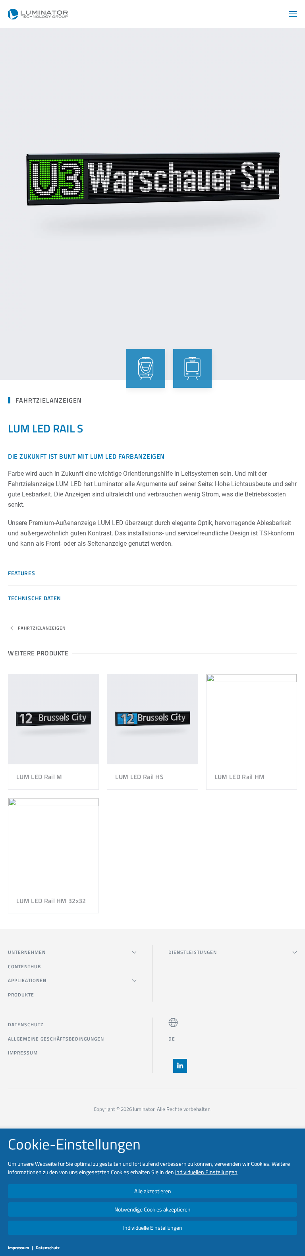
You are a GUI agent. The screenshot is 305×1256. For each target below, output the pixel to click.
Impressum (23, 1052)
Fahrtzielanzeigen (48, 400)
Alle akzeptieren (152, 1191)
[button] (293, 14)
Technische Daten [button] (34, 598)
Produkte (21, 994)
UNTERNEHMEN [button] (27, 952)
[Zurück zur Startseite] (38, 14)
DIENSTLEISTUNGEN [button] (192, 952)
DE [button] (171, 1039)
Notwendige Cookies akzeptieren (152, 1209)
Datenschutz (25, 1024)
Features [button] (21, 573)
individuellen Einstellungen (206, 1172)
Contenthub (24, 966)
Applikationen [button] (27, 980)
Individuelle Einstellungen (152, 1227)
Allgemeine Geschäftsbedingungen (56, 1039)
